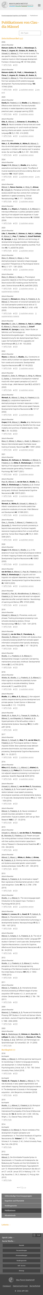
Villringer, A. (22, 376)
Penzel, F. (16, 327)
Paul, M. (5, 482)
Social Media (8, 1241)
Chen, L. (5, 523)
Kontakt (21, 1245)
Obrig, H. (28, 187)
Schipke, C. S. (15, 936)
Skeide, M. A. (6, 716)
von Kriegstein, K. (16, 718)
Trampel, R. (25, 716)
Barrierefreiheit (35, 1286)
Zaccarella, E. (6, 525)
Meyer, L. (21, 258)
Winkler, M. (6, 678)
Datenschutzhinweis (20, 1286)
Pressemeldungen (21, 1255)
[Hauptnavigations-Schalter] (39, 5)
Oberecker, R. (6, 637)
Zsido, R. (14, 376)
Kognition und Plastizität (14, 1201)
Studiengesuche (11, 1206)
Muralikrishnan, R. (24, 594)
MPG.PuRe (7, 65)
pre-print (24, 605)
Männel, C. (15, 53)
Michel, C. (12, 441)
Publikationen (10, 1211)
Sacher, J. (7, 379)
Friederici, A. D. (15, 103)
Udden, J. (5, 1059)
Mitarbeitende (10, 1215)
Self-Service (21, 1265)
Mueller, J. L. (25, 550)
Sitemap (21, 1270)
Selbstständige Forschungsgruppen (18, 1196)
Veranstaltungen (21, 1250)
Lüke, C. (15, 324)
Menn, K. (5, 258)
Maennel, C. (6, 1012)
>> (25, 1188)
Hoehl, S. (28, 441)
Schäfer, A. (34, 716)
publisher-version (27, 90)
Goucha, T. (12, 523)
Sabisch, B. (36, 914)
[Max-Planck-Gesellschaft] (12, 1280)
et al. (15, 239)
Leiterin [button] (5, 1225)
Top (38, 1235)
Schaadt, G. (6, 53)
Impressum (7, 1286)
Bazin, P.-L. (16, 716)
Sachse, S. (24, 327)
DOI (16, 65)
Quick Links (7, 1238)
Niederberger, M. (14, 1034)
